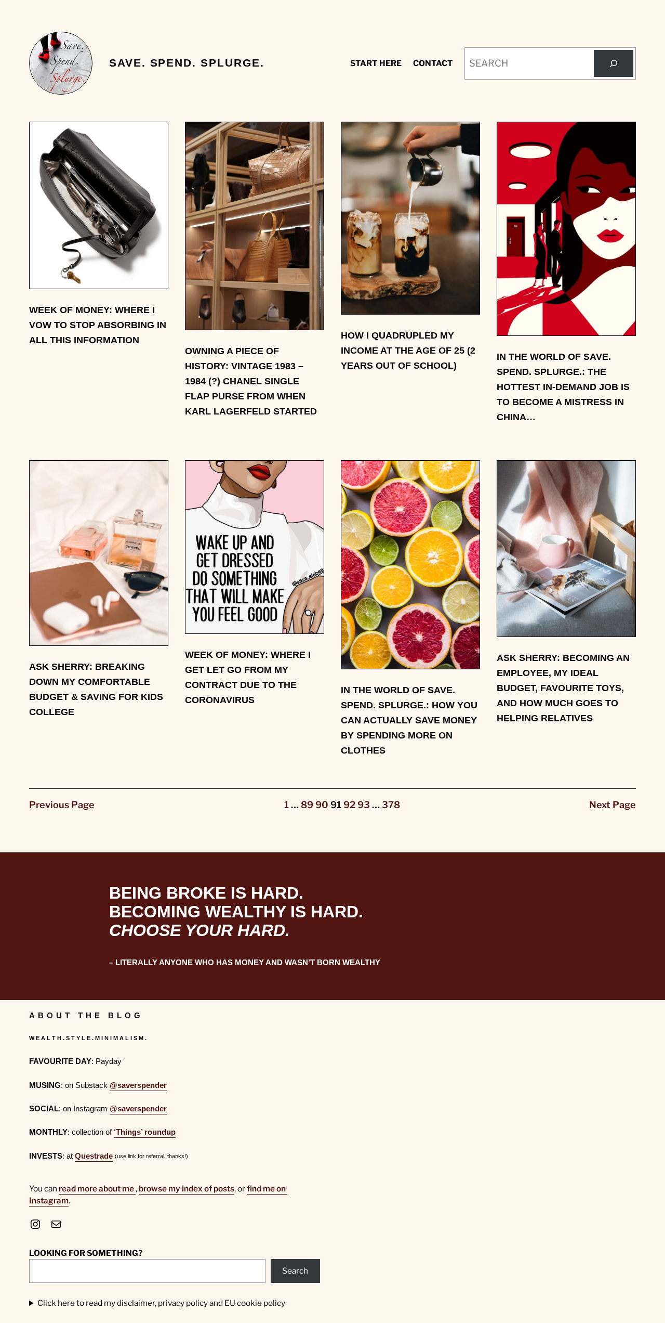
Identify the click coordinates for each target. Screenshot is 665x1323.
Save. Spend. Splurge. (186, 63)
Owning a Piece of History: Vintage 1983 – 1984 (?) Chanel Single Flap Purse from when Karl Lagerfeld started (251, 381)
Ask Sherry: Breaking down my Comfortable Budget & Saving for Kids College (96, 689)
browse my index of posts (186, 1189)
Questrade (94, 1155)
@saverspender (138, 1085)
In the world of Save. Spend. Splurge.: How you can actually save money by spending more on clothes (409, 720)
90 (321, 804)
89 (307, 804)
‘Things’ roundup (145, 1131)
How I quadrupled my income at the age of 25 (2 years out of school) (408, 350)
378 (391, 804)
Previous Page (62, 804)
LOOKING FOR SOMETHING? (85, 1253)
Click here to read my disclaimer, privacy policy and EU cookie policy (161, 1303)
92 (349, 804)
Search (295, 1271)
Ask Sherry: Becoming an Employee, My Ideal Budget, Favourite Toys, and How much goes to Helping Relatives (563, 688)
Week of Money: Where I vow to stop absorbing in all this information (97, 325)
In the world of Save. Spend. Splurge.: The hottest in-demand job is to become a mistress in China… (563, 387)
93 (363, 804)
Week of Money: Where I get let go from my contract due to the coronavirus (248, 677)
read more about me (97, 1189)
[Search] (613, 63)
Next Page (612, 804)
